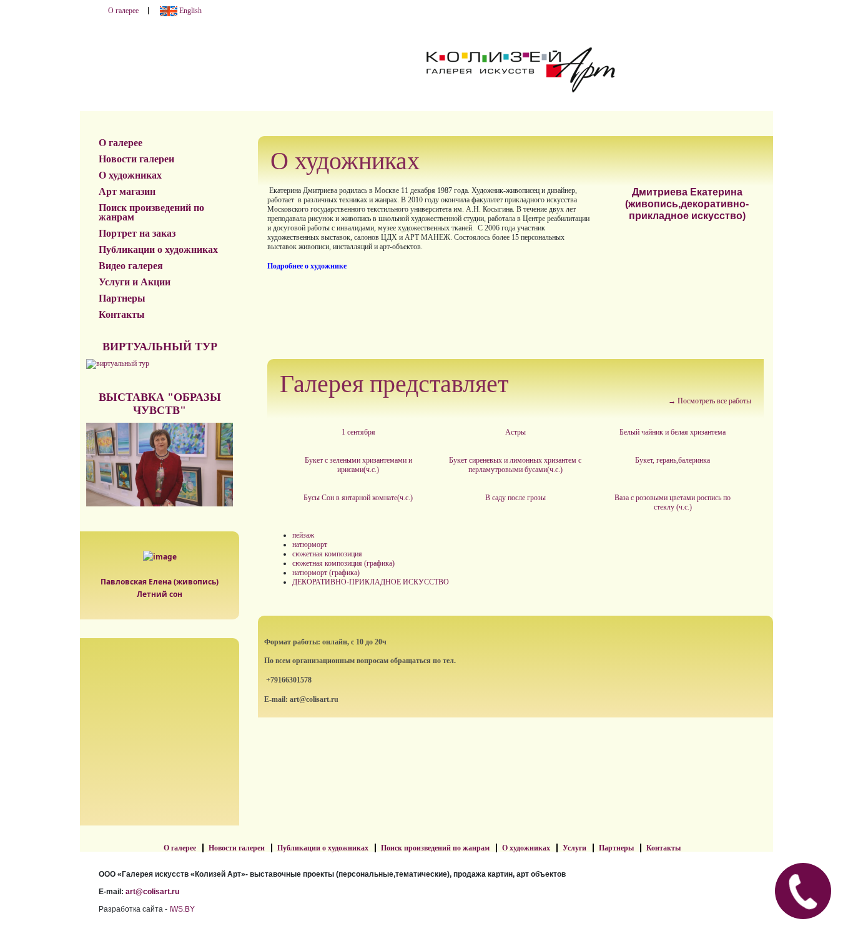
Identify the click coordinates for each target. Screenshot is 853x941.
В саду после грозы (515, 497)
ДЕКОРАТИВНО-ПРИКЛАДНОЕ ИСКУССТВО (370, 582)
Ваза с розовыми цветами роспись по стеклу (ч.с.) (672, 502)
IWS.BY (182, 909)
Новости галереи (136, 159)
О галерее (123, 10)
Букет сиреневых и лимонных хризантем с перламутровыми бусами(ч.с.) (515, 465)
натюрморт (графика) (326, 572)
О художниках (130, 175)
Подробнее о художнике (307, 266)
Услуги (574, 848)
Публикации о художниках (158, 249)
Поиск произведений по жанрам (151, 212)
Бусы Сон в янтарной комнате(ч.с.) (358, 497)
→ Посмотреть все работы (709, 401)
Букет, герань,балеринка (672, 460)
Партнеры (122, 298)
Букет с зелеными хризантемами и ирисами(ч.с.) (358, 465)
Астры (515, 432)
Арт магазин (127, 191)
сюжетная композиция (327, 553)
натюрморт (309, 544)
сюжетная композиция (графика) (343, 563)
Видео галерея (131, 265)
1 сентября (358, 432)
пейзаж (303, 535)
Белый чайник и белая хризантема (672, 432)
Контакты (122, 314)
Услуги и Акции (134, 282)
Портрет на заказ (137, 233)
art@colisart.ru (152, 891)
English (189, 10)
